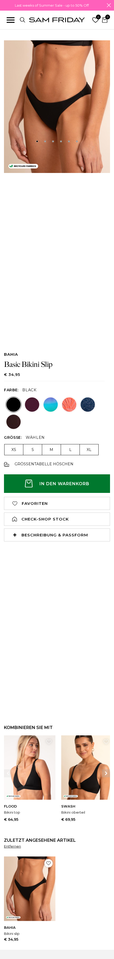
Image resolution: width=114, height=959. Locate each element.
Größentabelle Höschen (44, 464)
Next (106, 773)
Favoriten (35, 503)
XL (89, 449)
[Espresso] (13, 422)
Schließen (108, 5)
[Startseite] (57, 20)
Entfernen (12, 846)
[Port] (32, 405)
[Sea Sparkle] (88, 405)
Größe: (13, 437)
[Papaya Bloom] (69, 405)
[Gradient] (51, 405)
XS (13, 449)
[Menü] (10, 20)
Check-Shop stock (45, 519)
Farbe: (11, 390)
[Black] (13, 405)
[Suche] (22, 20)
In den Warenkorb (64, 483)
